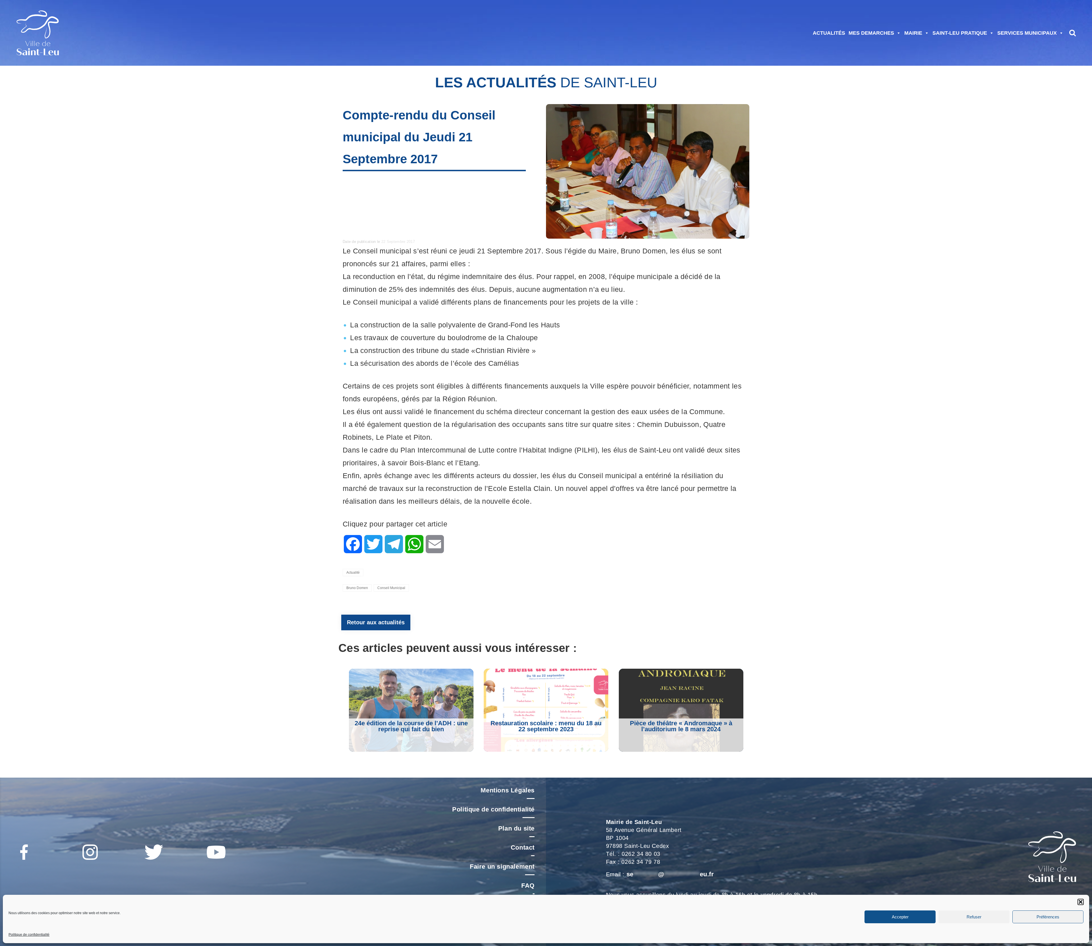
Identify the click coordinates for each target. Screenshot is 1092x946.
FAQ (528, 885)
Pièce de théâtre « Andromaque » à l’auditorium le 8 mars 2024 (681, 726)
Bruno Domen (357, 588)
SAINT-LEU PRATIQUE (959, 33)
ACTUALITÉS (829, 33)
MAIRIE (913, 33)
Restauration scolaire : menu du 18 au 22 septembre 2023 (546, 726)
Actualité (353, 573)
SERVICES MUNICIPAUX (1027, 33)
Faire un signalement (502, 866)
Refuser (974, 916)
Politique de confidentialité (29, 935)
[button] (1080, 902)
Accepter (900, 916)
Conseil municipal (391, 588)
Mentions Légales (508, 790)
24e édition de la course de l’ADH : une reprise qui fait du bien (411, 726)
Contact (523, 847)
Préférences (1048, 916)
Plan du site (516, 828)
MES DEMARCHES (871, 33)
